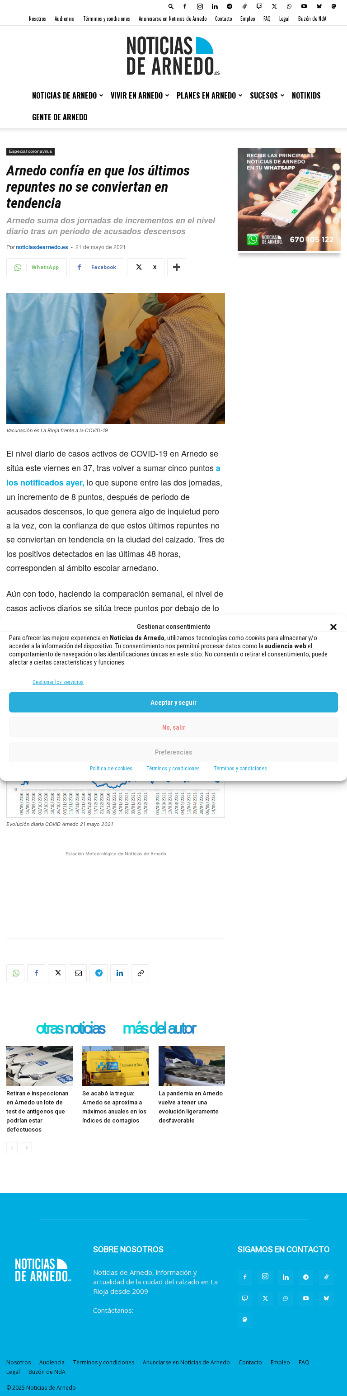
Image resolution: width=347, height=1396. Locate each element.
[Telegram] (229, 6)
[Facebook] (185, 6)
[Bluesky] (319, 6)
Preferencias (173, 752)
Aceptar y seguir (173, 702)
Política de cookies (111, 768)
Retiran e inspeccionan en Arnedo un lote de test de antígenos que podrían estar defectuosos (37, 1111)
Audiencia (65, 18)
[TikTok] (244, 6)
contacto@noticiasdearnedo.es (141, 1319)
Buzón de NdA (312, 18)
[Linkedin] (214, 6)
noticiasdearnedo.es (42, 247)
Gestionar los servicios (58, 682)
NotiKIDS (306, 95)
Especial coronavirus (30, 151)
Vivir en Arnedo (137, 95)
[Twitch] (259, 6)
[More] (176, 267)
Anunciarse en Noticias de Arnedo (172, 18)
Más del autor (158, 1029)
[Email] (78, 973)
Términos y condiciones (173, 768)
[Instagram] (199, 6)
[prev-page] (12, 1147)
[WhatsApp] (289, 6)
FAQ (267, 18)
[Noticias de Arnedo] (173, 55)
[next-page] (26, 1147)
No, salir (173, 727)
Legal (284, 18)
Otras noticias (70, 1029)
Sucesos (264, 95)
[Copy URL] (140, 973)
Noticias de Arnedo (64, 95)
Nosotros (37, 18)
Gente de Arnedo (59, 117)
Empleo (247, 18)
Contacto (223, 18)
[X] (274, 6)
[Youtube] (304, 6)
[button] (333, 627)
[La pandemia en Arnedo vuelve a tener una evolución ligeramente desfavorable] (192, 1066)
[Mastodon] (334, 6)
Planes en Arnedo (206, 95)
